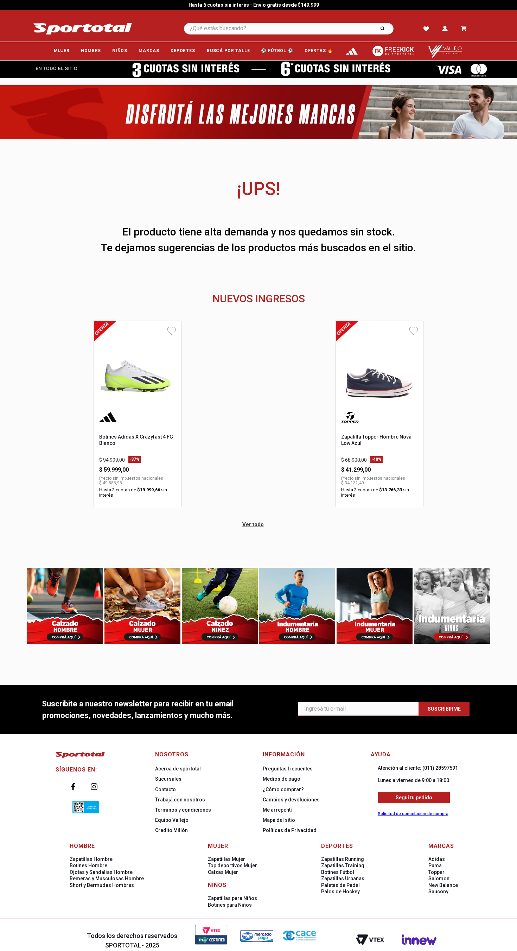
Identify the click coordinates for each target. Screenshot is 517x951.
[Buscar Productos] (382, 28)
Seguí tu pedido (414, 797)
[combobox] (298, 28)
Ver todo (253, 524)
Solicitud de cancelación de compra (413, 813)
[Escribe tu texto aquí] (351, 51)
